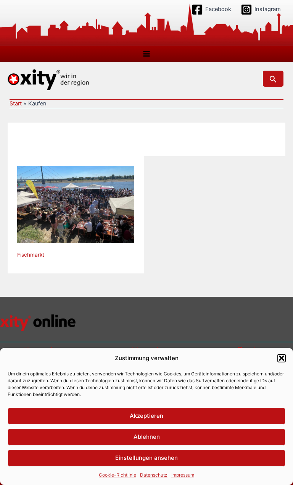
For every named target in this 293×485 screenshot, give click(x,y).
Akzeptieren (146, 415)
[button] (281, 358)
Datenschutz (153, 475)
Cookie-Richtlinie (117, 475)
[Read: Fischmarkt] (75, 203)
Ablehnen (147, 436)
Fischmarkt (30, 255)
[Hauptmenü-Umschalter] (146, 54)
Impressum (182, 475)
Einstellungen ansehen (146, 457)
